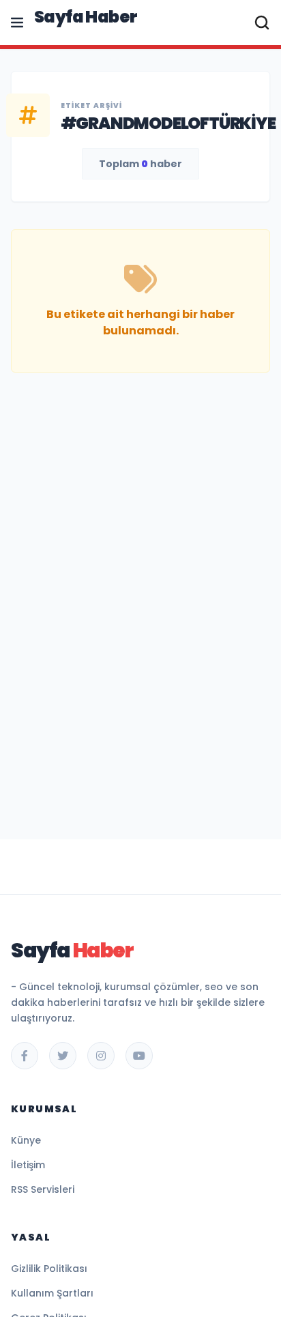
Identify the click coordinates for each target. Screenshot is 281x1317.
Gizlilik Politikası (49, 1268)
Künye (26, 1140)
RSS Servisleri (42, 1189)
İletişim (28, 1165)
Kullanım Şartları (52, 1293)
